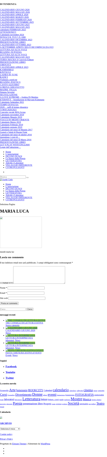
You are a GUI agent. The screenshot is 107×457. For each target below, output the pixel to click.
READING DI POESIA (11, 52)
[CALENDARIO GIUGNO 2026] (21, 328)
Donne (37, 394)
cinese (95, 390)
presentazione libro (33, 403)
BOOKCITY (35, 390)
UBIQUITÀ (5, 64)
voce (2, 407)
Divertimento (23, 394)
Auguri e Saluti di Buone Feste (13, 132)
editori (45, 395)
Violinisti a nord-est (8, 80)
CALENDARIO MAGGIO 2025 (15, 27)
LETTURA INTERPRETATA (19, 338)
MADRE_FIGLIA (8, 90)
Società (73, 403)
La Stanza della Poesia (15, 158)
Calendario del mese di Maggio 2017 (16, 130)
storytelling (92, 404)
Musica (87, 399)
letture (44, 399)
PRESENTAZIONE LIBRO (13, 42)
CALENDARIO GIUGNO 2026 (15, 9)
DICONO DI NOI (14, 156)
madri (61, 400)
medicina (67, 399)
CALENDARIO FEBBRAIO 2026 (16, 19)
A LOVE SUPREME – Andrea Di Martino (19, 97)
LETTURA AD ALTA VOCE (13, 49)
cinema (88, 390)
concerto (101, 391)
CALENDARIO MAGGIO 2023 (15, 57)
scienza (59, 404)
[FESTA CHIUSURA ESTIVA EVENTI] (25, 350)
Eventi (8, 355)
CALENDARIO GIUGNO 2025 (15, 24)
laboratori (10, 340)
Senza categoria (12, 325)
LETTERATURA (14, 161)
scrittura (64, 404)
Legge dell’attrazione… (10, 147)
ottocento (9, 404)
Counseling (11, 395)
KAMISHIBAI (7, 70)
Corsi (3, 394)
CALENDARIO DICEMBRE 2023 (16, 39)
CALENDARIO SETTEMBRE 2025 (17, 22)
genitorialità (99, 395)
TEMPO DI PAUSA (9, 105)
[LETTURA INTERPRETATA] (20, 335)
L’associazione (12, 154)
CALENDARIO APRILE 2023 (14, 67)
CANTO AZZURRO (9, 85)
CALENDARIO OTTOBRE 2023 (15, 44)
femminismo (70, 395)
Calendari (48, 390)
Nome (3, 288)
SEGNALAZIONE (9, 95)
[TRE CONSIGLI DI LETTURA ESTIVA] (25, 320)
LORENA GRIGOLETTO (12, 87)
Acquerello (4, 390)
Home (8, 152)
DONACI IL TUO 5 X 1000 (13, 37)
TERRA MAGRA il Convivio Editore (17, 59)
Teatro (100, 403)
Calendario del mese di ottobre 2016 (16, 135)
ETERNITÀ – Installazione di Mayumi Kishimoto (22, 100)
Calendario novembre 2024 (12, 34)
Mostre (76, 399)
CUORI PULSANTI (15, 167)
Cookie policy (6, 434)
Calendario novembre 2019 (12, 115)
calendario (61, 390)
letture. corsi (53, 399)
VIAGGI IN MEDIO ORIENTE (14, 120)
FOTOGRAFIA (84, 394)
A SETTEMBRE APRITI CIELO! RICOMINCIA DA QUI (26, 47)
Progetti (47, 403)
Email (3, 293)
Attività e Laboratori (14, 163)
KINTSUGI (5, 72)
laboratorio (18, 399)
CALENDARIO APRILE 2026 (14, 14)
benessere (22, 390)
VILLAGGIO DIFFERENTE (19, 165)
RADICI (4, 77)
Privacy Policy (6, 439)
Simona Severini (7, 92)
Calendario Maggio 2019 (11, 117)
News (8, 333)
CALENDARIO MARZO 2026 (14, 17)
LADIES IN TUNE (9, 75)
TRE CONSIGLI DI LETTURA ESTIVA (24, 323)
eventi (52, 394)
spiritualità (84, 404)
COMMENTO (6, 283)
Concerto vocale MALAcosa (12, 112)
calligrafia (80, 390)
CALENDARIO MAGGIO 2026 (15, 12)
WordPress (45, 444)
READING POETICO (10, 82)
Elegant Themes (19, 444)
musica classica (96, 399)
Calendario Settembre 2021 (12, 102)
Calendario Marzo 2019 (10, 122)
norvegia (3, 404)
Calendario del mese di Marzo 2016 (15, 140)
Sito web (4, 298)
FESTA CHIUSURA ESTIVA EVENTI (23, 353)
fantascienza (61, 395)
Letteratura (31, 399)
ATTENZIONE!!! (8, 32)
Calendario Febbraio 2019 (11, 125)
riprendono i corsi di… (10, 137)
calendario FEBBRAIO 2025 (13, 29)
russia (53, 404)
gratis (1, 399)
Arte (12, 390)
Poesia (17, 403)
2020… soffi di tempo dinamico (14, 107)
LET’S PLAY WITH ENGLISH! (15, 145)
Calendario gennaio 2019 (11, 127)
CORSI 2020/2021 (8, 110)
